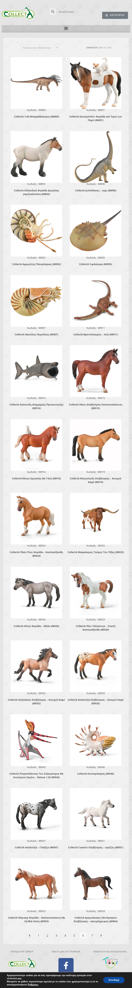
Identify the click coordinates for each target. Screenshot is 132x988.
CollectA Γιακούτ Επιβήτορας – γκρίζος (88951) (95, 847)
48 (104, 47)
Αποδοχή (113, 980)
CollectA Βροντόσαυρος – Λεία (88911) (95, 334)
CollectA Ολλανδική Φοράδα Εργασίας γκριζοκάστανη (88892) (36, 192)
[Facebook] (66, 965)
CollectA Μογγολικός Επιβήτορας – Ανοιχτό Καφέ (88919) (95, 480)
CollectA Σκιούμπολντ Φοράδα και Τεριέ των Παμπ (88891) (95, 118)
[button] (66, 28)
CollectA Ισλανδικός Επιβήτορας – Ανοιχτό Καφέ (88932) (36, 701)
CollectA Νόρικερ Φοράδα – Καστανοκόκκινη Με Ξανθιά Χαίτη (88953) (36, 919)
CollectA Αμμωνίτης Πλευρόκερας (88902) (36, 264)
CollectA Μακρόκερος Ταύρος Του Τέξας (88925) (96, 552)
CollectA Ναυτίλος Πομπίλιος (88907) (36, 334)
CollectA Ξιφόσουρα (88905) (95, 264)
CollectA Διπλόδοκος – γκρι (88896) (95, 190)
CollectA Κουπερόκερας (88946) (95, 773)
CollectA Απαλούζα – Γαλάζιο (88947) (36, 847)
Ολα (109, 47)
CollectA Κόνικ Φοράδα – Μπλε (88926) (36, 626)
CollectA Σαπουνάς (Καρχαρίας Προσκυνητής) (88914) (36, 406)
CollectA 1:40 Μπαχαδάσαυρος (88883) (36, 116)
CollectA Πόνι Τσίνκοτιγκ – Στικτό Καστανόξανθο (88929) (95, 627)
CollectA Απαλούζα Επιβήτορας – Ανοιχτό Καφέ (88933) (96, 701)
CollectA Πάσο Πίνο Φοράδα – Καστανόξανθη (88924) (36, 553)
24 (100, 47)
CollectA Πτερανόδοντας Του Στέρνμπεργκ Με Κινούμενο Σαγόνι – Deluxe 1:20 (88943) (36, 775)
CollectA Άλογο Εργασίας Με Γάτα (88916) (36, 478)
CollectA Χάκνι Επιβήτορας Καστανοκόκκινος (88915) (95, 406)
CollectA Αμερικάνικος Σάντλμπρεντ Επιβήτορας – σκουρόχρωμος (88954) (96, 919)
